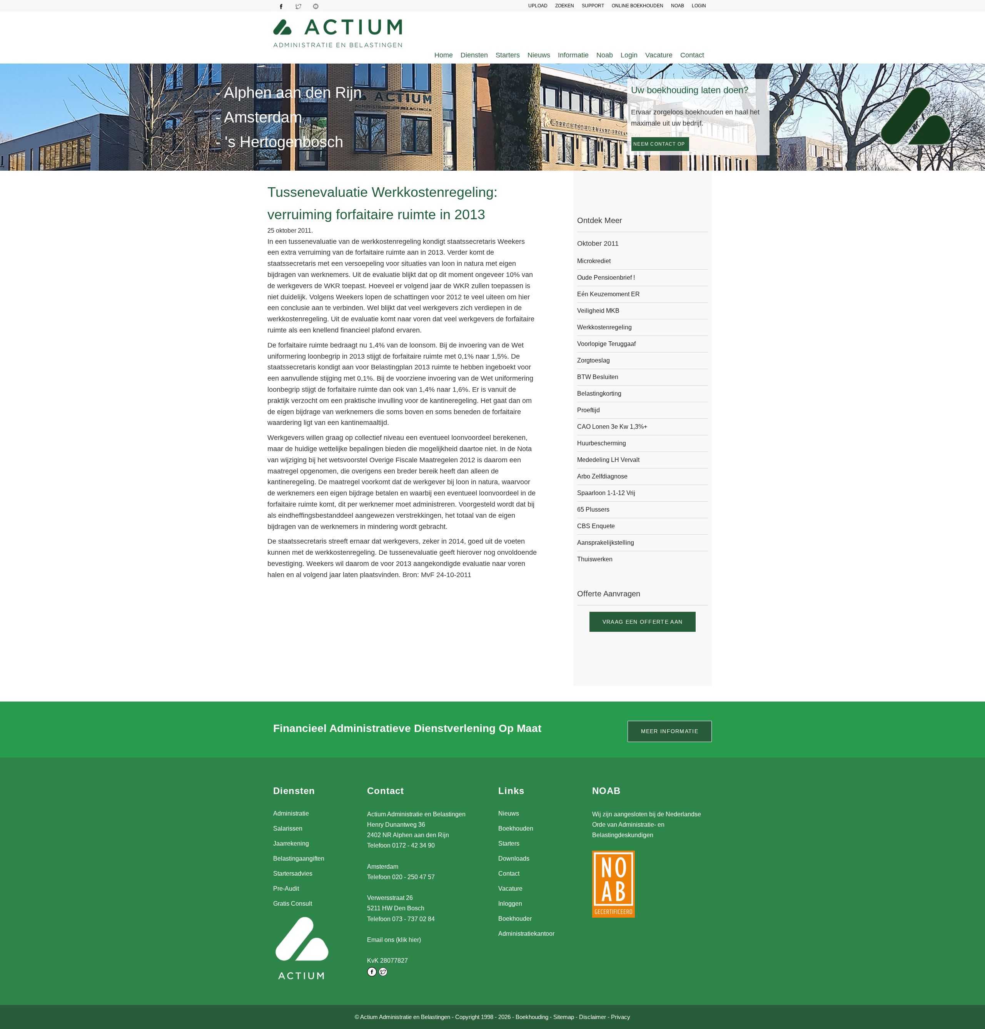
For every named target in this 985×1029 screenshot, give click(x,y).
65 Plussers (593, 509)
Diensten (474, 55)
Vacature (659, 55)
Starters (508, 55)
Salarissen (287, 828)
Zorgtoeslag (593, 360)
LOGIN (699, 5)
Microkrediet (594, 261)
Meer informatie (670, 731)
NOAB (677, 5)
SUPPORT (593, 5)
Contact (692, 55)
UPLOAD (538, 5)
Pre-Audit (286, 888)
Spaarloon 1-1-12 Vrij (606, 493)
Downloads (513, 858)
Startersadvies (292, 873)
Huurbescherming (601, 443)
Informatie (573, 55)
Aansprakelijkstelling (605, 542)
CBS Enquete (596, 526)
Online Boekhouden (637, 5)
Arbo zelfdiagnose (602, 476)
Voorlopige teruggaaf (606, 344)
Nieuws (539, 55)
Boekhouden (515, 828)
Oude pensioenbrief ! (606, 277)
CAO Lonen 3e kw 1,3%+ (612, 426)
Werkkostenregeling (604, 327)
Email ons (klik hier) (394, 940)
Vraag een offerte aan (643, 622)
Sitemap (563, 1017)
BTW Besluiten (597, 377)
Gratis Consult (292, 903)
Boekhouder (515, 918)
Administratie (291, 813)
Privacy (620, 1017)
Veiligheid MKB (598, 310)
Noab (604, 55)
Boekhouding (532, 1017)
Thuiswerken (595, 559)
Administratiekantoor (526, 933)
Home (443, 55)
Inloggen (510, 903)
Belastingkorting (599, 393)
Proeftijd (588, 410)
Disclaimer (592, 1017)
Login (629, 55)
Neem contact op (659, 144)
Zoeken (564, 5)
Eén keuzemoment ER (608, 294)
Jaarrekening (291, 843)
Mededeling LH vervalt (608, 460)
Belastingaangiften (298, 858)
